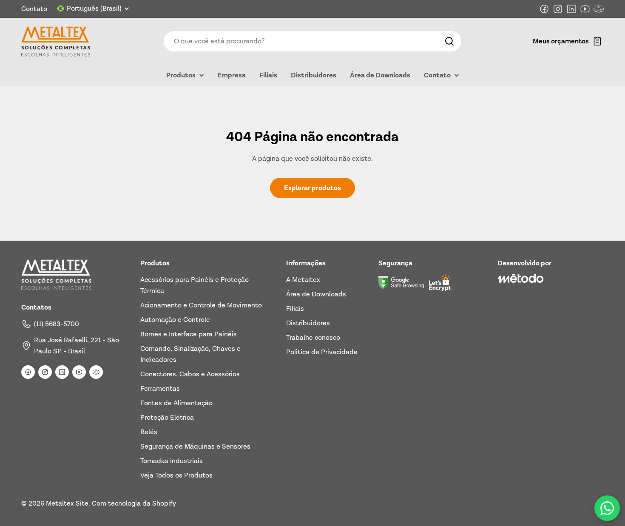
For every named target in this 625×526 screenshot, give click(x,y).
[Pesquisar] (449, 41)
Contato (34, 9)
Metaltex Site (67, 503)
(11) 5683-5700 (56, 324)
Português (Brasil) (94, 8)
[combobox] (312, 41)
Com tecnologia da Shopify (134, 503)
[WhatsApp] (607, 508)
